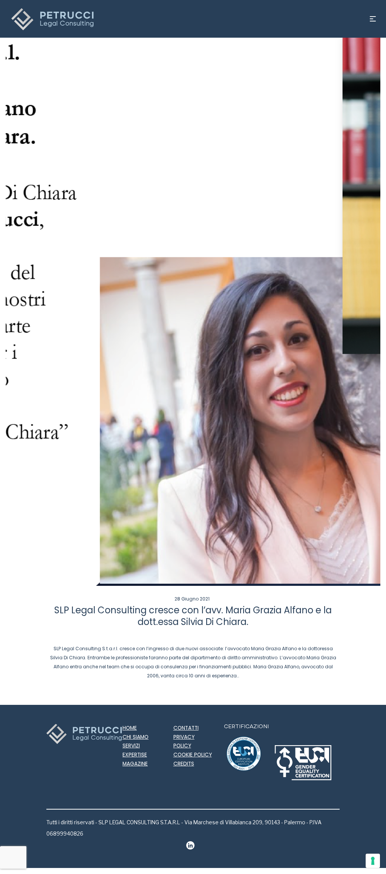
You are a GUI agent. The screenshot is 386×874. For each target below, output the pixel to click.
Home (130, 728)
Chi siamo (136, 737)
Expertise (135, 754)
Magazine (135, 763)
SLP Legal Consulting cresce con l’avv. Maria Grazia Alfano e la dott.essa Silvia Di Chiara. (193, 616)
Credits (183, 763)
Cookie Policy (192, 754)
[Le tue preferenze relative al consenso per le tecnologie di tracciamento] (373, 861)
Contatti (186, 728)
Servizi (131, 745)
